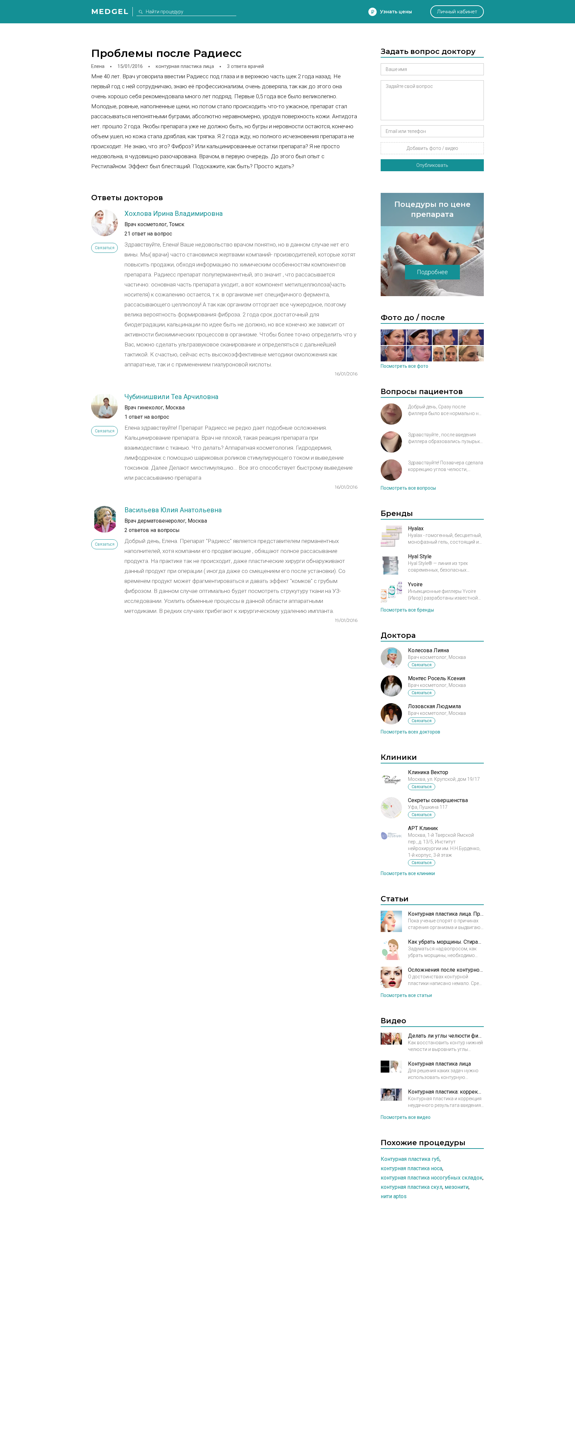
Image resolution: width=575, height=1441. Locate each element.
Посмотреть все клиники (408, 873)
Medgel (110, 11)
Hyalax (416, 528)
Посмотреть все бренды (407, 610)
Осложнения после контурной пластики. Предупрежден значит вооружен (446, 970)
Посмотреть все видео (406, 1117)
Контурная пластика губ (410, 1159)
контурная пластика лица (185, 66)
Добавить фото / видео (432, 148)
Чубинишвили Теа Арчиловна (171, 397)
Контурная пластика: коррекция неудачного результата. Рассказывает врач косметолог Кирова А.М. (446, 1092)
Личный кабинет (457, 12)
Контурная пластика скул (411, 1187)
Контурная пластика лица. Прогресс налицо (446, 914)
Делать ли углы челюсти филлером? (446, 1036)
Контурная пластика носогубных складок (431, 1178)
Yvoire (415, 584)
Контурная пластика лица (439, 1064)
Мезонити (457, 1187)
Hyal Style (420, 556)
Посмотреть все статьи (406, 995)
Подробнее (432, 271)
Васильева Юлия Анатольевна (173, 510)
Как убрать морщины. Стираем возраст (446, 942)
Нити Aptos (394, 1196)
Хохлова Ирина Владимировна (173, 214)
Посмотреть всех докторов (410, 731)
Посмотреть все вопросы (408, 488)
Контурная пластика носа (411, 1168)
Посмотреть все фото (404, 366)
